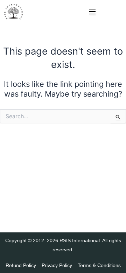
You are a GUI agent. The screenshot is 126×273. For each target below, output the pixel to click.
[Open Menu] (92, 12)
